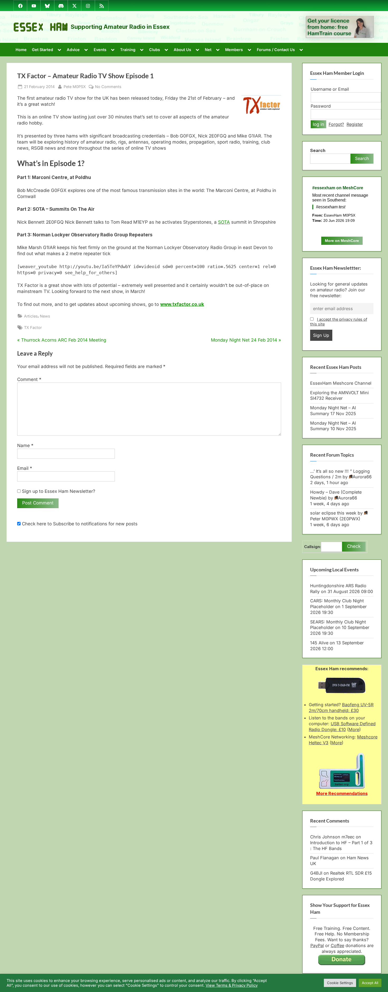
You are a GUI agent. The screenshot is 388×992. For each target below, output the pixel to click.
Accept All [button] (370, 983)
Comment (29, 379)
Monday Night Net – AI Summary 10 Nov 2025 (333, 425)
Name (25, 445)
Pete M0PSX (75, 86)
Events (100, 49)
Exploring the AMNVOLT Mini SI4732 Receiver (339, 395)
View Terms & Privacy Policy (232, 985)
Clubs (154, 49)
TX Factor (33, 327)
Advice (73, 49)
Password (321, 106)
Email (24, 468)
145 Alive (319, 642)
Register (355, 124)
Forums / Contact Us (276, 49)
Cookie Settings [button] (340, 983)
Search (317, 150)
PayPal (317, 945)
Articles (31, 316)
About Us (182, 49)
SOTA (224, 222)
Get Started (42, 49)
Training (127, 49)
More (354, 729)
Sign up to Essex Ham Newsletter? (58, 491)
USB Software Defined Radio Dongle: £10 (342, 726)
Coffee (337, 945)
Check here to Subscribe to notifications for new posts (79, 523)
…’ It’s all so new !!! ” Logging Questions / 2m (340, 474)
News (45, 316)
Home (21, 49)
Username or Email (330, 89)
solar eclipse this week (333, 513)
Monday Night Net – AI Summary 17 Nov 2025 (333, 410)
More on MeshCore (342, 240)
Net (208, 49)
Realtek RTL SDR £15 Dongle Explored (341, 875)
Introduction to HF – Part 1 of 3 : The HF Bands (341, 845)
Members (234, 49)
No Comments (108, 86)
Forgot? (336, 124)
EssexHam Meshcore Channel (340, 383)
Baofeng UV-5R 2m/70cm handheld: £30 (341, 707)
